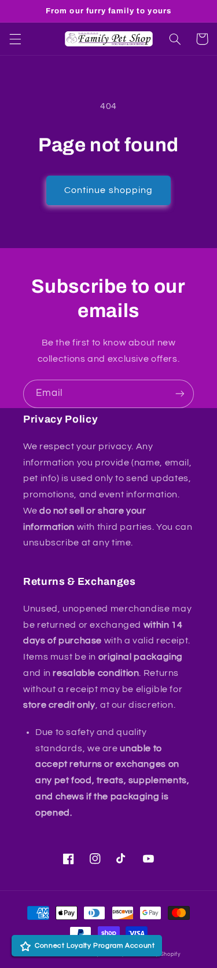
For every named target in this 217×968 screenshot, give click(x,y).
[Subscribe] (180, 394)
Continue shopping (108, 190)
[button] (15, 39)
